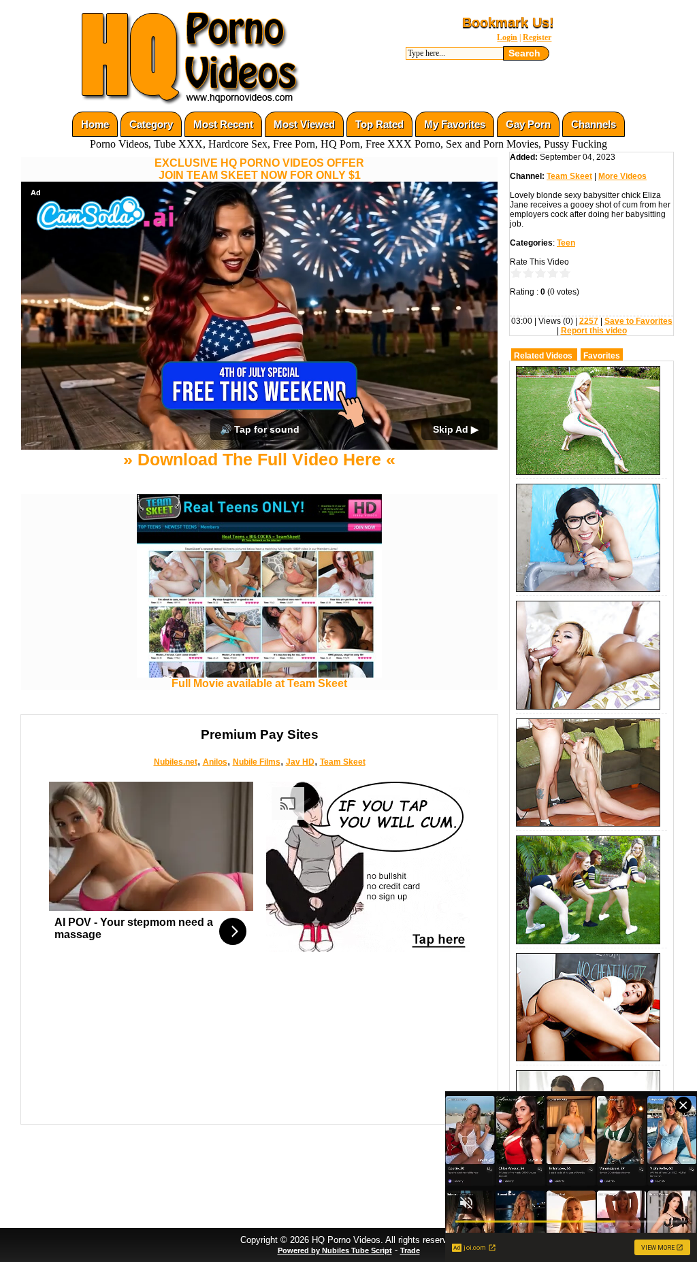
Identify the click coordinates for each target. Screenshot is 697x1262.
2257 (588, 321)
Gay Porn (528, 124)
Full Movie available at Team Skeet (259, 683)
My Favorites (454, 124)
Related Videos (543, 356)
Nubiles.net (175, 762)
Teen (566, 243)
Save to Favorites (638, 321)
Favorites (601, 356)
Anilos (215, 762)
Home (95, 124)
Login (507, 37)
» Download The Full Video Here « (259, 459)
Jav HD (300, 762)
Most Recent (223, 124)
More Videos (622, 176)
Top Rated (379, 124)
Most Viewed (304, 124)
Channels (593, 124)
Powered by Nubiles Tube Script (335, 1250)
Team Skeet (343, 762)
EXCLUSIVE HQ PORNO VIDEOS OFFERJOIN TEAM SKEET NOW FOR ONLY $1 (259, 169)
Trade (410, 1250)
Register (537, 37)
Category (151, 124)
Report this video (594, 330)
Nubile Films (256, 762)
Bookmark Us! (508, 22)
